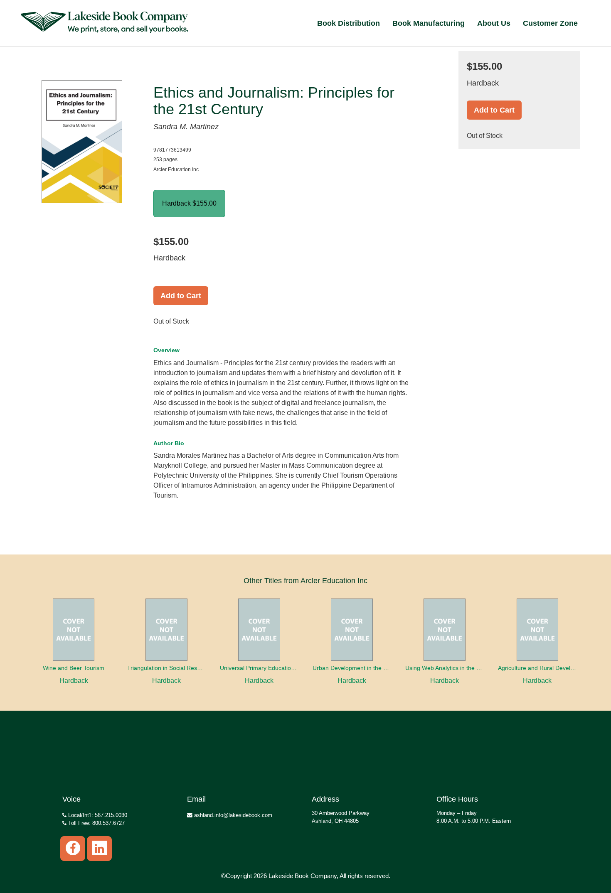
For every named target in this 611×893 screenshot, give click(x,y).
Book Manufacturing (428, 23)
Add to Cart (180, 296)
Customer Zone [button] (550, 23)
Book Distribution (348, 23)
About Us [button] (493, 23)
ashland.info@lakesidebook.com (232, 815)
